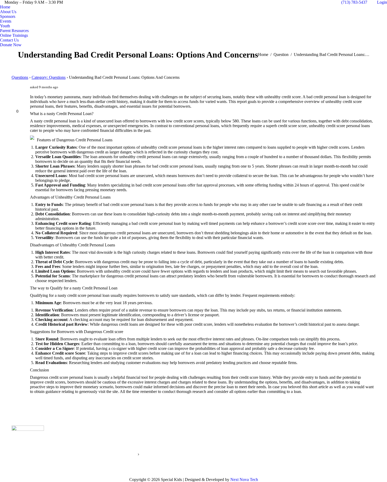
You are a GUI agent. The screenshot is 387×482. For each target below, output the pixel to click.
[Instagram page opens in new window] (273, 449)
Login (382, 2)
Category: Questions (49, 77)
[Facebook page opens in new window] (265, 449)
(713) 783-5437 (354, 2)
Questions (20, 77)
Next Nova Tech (244, 479)
